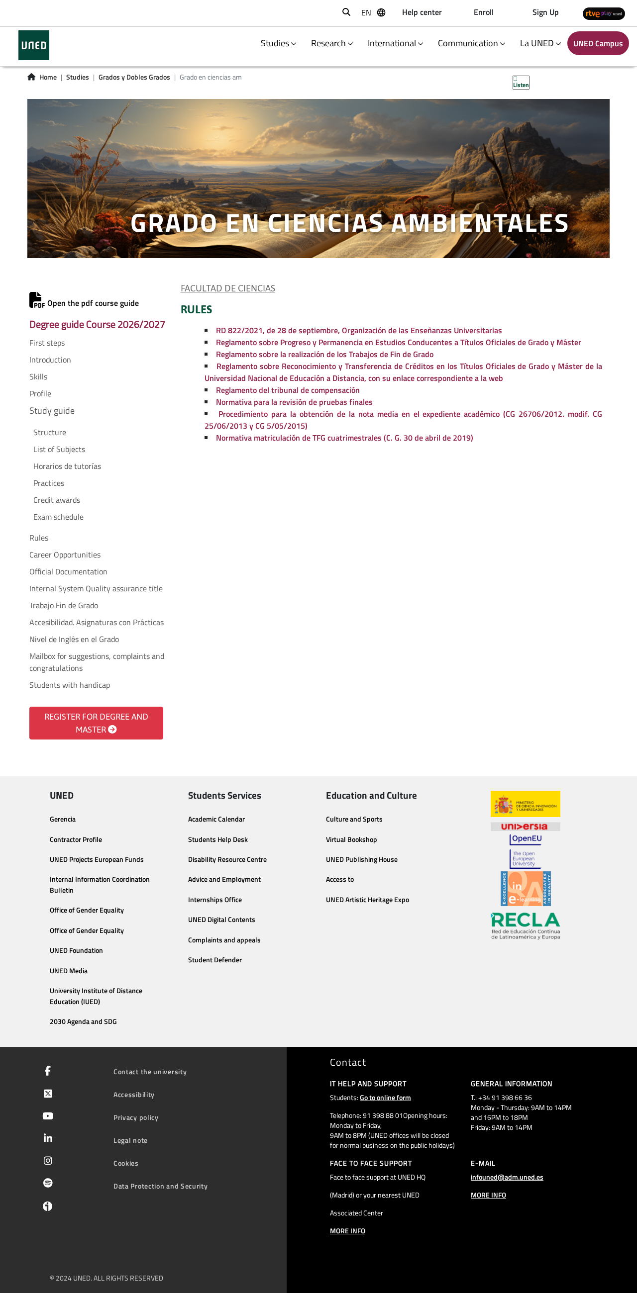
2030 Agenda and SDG (83, 1021)
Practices (48, 483)
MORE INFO (347, 1230)
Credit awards (56, 500)
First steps (47, 343)
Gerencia (63, 819)
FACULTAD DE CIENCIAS (228, 288)
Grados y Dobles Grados (134, 77)
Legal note (130, 1140)
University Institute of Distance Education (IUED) (96, 996)
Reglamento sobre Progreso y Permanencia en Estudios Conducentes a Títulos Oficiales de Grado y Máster (398, 342)
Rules (38, 538)
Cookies (126, 1163)
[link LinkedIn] (46, 1139)
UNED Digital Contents (221, 919)
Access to (340, 879)
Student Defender (215, 959)
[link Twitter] (46, 1095)
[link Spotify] (46, 1184)
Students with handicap (69, 685)
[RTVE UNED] (604, 13)
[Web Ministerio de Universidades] (525, 804)
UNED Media (69, 970)
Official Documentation (68, 571)
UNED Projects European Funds (97, 859)
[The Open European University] (525, 851)
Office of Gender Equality (87, 910)
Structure (49, 432)
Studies (77, 77)
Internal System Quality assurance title (96, 588)
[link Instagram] (46, 1162)
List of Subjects (59, 449)
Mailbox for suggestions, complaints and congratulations (96, 662)
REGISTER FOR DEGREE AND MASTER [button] (96, 723)
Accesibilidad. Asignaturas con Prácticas (96, 622)
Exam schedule (58, 517)
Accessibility (134, 1094)
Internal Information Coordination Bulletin (100, 885)
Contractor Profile (76, 839)
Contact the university (150, 1071)
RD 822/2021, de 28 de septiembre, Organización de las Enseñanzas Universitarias (359, 330)
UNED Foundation (76, 950)
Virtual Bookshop (351, 839)
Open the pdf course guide (92, 303)
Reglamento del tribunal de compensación (288, 390)
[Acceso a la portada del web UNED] (33, 45)
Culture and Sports (354, 819)
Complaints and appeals (224, 939)
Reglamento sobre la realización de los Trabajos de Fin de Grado (324, 354)
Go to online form (385, 1097)
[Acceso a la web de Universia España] (525, 825)
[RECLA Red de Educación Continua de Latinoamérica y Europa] (525, 925)
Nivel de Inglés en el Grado (74, 639)
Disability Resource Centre (227, 859)
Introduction (50, 360)
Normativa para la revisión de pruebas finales (294, 402)
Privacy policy (136, 1117)
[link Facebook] (46, 1072)
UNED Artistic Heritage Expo (367, 899)
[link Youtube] (45, 1117)
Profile (40, 393)
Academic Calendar (216, 819)
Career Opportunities (65, 554)
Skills (38, 376)
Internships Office (215, 899)
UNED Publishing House (362, 859)
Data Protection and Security (160, 1186)
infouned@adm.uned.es (507, 1177)
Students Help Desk (218, 839)
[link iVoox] (45, 1208)
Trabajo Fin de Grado (63, 605)
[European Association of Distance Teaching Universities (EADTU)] (526, 888)
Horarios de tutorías (67, 466)
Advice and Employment (224, 879)
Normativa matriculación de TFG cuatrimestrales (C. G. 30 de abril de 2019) (344, 438)
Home (48, 77)
